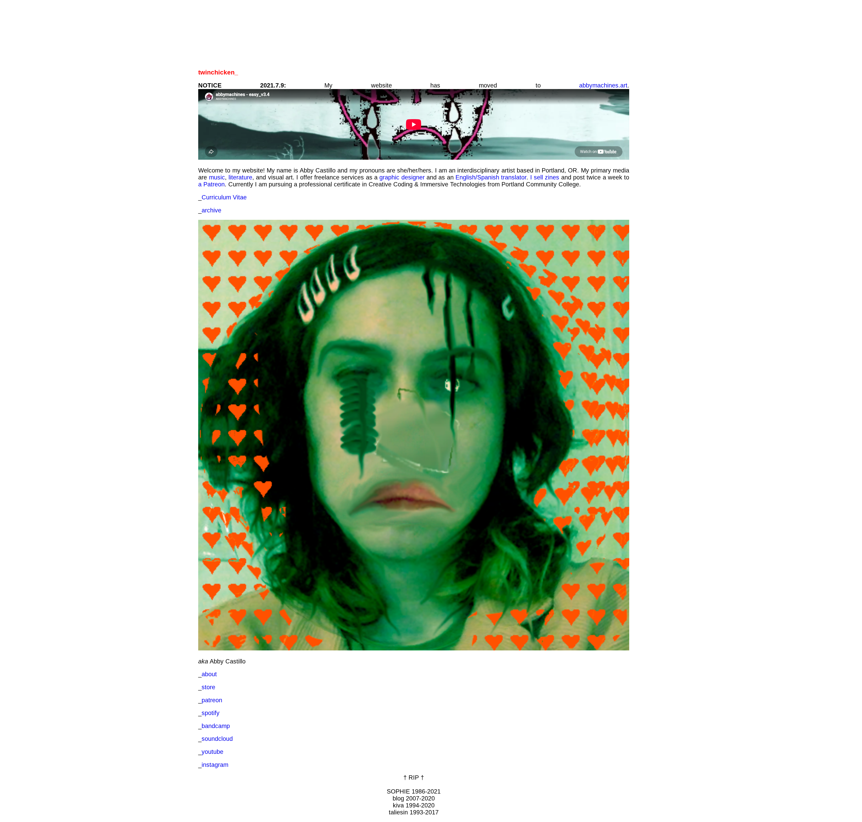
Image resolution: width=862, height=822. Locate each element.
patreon (212, 700)
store (208, 687)
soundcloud (217, 738)
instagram (215, 764)
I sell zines (544, 177)
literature (240, 177)
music (217, 177)
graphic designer (401, 177)
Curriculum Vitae (224, 197)
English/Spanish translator (490, 177)
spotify (211, 713)
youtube (212, 751)
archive (211, 210)
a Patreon (211, 184)
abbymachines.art (603, 85)
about (209, 674)
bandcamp (216, 726)
